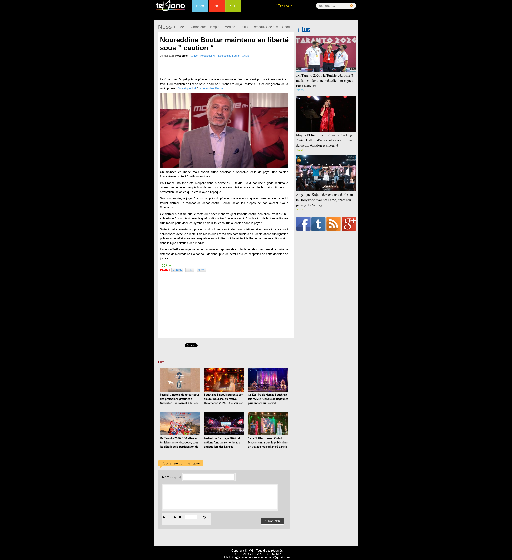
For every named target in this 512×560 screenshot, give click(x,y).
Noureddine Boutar (228, 55)
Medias (230, 27)
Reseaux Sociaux (265, 27)
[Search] (351, 5)
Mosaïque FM (187, 88)
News (201, 270)
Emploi (215, 27)
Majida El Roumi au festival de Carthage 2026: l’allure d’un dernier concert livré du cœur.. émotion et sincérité (325, 140)
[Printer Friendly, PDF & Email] (166, 265)
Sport (286, 27)
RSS (333, 224)
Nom (171, 477)
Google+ (349, 224)
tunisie (245, 55)
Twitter (318, 224)
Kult (232, 6)
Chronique (198, 27)
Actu (183, 27)
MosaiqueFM (208, 55)
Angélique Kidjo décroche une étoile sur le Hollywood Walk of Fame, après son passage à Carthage (324, 199)
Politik (243, 27)
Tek (215, 6)
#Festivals (284, 6)
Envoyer (272, 521)
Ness (200, 6)
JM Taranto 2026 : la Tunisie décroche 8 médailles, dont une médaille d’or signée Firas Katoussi (324, 80)
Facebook (303, 224)
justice (194, 55)
